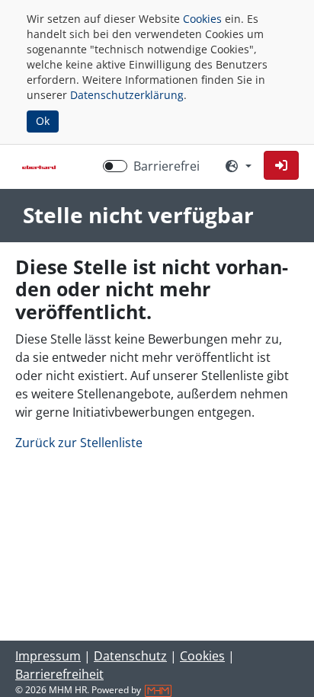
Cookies (202, 18)
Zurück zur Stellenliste (79, 442)
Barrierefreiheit (59, 674)
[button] (281, 165)
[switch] (115, 166)
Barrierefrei (166, 166)
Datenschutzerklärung (127, 95)
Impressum (48, 655)
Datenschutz (130, 655)
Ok (43, 121)
